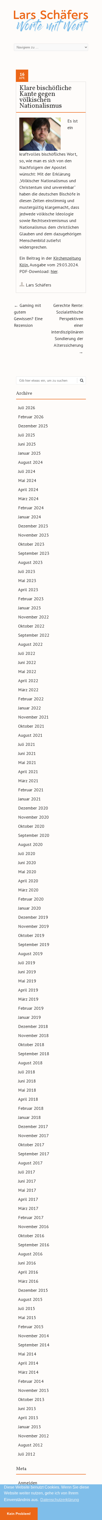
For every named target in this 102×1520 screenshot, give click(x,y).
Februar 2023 (31, 599)
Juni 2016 (27, 1263)
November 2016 (33, 1226)
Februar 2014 (31, 1381)
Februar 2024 (31, 508)
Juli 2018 (26, 1072)
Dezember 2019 (33, 917)
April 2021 (28, 771)
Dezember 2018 (33, 1026)
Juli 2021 (26, 744)
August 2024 (30, 462)
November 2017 (33, 1135)
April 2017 (28, 1199)
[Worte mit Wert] (51, 32)
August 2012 (30, 1445)
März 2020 (28, 890)
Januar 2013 (29, 1427)
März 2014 (28, 1372)
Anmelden (27, 1483)
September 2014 (33, 1345)
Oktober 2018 (31, 1044)
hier (54, 271)
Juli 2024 (26, 471)
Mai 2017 (27, 1190)
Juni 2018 (27, 1081)
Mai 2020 (27, 871)
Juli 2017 (26, 1172)
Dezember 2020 (33, 808)
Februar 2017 (31, 1217)
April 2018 (28, 1099)
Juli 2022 (26, 653)
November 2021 (33, 717)
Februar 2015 (31, 1326)
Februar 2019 (31, 1008)
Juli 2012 (26, 1454)
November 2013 (33, 1390)
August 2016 (30, 1254)
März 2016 (28, 1281)
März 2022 (28, 689)
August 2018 (30, 1063)
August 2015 (30, 1299)
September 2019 (33, 944)
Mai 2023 (27, 580)
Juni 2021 (27, 753)
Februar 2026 (31, 417)
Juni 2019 (27, 972)
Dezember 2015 (33, 1290)
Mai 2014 (27, 1354)
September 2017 (33, 1154)
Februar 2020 (31, 899)
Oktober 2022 (31, 626)
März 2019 (28, 999)
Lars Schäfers (38, 285)
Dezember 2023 (33, 526)
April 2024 (28, 489)
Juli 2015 (26, 1308)
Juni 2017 (27, 1181)
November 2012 (33, 1436)
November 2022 (33, 617)
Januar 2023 (29, 608)
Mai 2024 (27, 480)
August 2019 (30, 953)
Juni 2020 (27, 862)
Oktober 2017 (31, 1144)
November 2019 (33, 926)
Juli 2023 (26, 571)
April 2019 (28, 990)
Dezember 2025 (33, 426)
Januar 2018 (29, 1117)
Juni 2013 (27, 1408)
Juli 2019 (26, 962)
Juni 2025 (27, 444)
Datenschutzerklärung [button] (59, 1500)
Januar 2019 (29, 1017)
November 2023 (33, 535)
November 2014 (33, 1336)
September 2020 (33, 835)
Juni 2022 (27, 662)
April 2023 (28, 589)
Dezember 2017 (33, 1126)
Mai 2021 (27, 762)
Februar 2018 (31, 1108)
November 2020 (33, 817)
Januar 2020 (29, 908)
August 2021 (30, 735)
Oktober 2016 (31, 1235)
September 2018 (33, 1053)
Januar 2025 (29, 453)
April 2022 (28, 680)
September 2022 (33, 635)
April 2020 (28, 881)
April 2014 (28, 1363)
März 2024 (28, 498)
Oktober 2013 (31, 1399)
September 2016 (33, 1245)
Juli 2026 (26, 407)
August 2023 (30, 562)
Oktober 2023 (31, 544)
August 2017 (30, 1163)
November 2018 (33, 1035)
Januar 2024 (29, 517)
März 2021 (28, 780)
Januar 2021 (29, 799)
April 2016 (28, 1272)
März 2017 (28, 1208)
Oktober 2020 (31, 826)
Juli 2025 (26, 435)
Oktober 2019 (31, 935)
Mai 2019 (27, 981)
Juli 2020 (26, 853)
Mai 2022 (27, 671)
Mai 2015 (27, 1317)
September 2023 (33, 553)
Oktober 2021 (31, 726)
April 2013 (28, 1417)
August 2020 (30, 844)
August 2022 (30, 644)
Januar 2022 (29, 708)
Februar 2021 (31, 790)
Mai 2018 (27, 1090)
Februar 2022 (31, 699)
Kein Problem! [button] (19, 1514)
